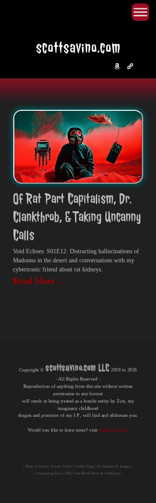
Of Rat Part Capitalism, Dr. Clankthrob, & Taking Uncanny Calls (77, 217)
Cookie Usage (84, 466)
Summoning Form (49, 473)
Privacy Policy (61, 466)
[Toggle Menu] (140, 12)
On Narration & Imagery (113, 466)
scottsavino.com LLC (78, 367)
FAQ (68, 473)
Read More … (39, 280)
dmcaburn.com (113, 429)
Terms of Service (37, 466)
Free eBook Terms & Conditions (97, 473)
